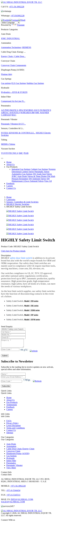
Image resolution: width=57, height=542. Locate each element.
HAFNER (44, 112)
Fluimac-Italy (6, 74)
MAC (13, 115)
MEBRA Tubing (8, 144)
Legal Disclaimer (13, 425)
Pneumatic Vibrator (14, 465)
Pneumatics (11, 463)
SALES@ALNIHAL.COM (13, 502)
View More (11, 468)
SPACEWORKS (26, 110)
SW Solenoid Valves (37, 179)
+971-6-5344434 (13, 490)
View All (48, 181)
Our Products (11, 167)
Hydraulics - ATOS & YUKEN (14, 92)
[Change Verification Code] (34, 351)
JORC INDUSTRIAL (10, 38)
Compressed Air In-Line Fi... (13, 101)
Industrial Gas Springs (21, 169)
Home (9, 162)
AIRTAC (5, 112)
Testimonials (11, 405)
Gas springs (6, 83)
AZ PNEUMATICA (9, 110)
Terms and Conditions (15, 428)
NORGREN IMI (27, 112)
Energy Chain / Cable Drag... (13, 56)
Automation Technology (11, 47)
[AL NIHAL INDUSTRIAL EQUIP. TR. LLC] (21, 2)
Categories (10, 199)
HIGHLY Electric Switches (17, 204)
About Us (10, 164)
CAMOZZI (6, 115)
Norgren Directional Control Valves (34, 170)
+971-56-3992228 (16, 7)
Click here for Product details (13, 251)
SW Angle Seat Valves (42, 174)
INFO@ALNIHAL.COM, (22, 499)
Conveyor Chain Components (13, 65)
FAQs (8, 421)
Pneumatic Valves (41, 171)
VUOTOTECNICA (9, 153)
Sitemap (9, 433)
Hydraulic (10, 458)
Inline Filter (11, 460)
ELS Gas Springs (18, 83)
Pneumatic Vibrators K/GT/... (13, 124)
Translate (21, 25)
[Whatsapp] (28, 524)
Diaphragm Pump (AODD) (17, 453)
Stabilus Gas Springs (35, 83)
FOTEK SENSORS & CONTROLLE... (18, 133)
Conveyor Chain (13, 451)
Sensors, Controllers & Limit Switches (22, 202)
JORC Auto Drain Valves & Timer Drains (29, 176)
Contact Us (11, 188)
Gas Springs (11, 456)
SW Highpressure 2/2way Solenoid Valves (31, 180)
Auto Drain (11, 444)
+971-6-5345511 (13, 495)
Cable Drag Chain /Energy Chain (20, 449)
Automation (11, 446)
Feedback (10, 183)
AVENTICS (14, 112)
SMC (37, 112)
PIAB (26, 153)
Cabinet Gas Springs (39, 169)
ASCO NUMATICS (42, 110)
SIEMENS (26, 47)
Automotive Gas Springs (22, 174)
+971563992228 (17, 16)
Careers (9, 186)
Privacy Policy (12, 423)
